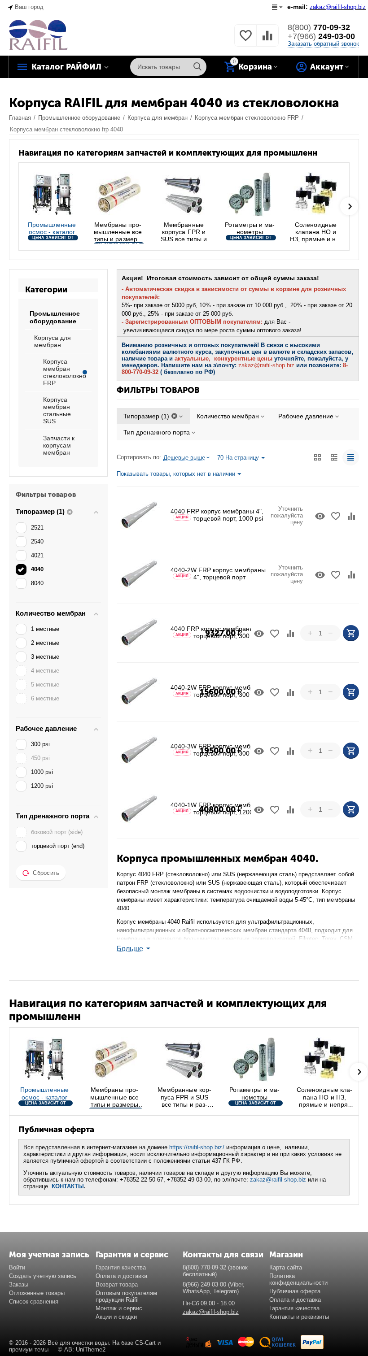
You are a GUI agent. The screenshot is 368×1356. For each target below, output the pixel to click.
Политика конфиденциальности (298, 1279)
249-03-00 (321, 36)
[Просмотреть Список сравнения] (267, 40)
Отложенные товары (37, 1293)
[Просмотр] (320, 516)
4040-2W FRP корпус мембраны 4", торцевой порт (218, 573)
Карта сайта (285, 1267)
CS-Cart (145, 1342)
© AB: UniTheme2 (81, 1349)
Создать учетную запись (42, 1276)
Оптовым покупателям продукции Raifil (126, 1296)
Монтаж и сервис (119, 1308)
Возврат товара (117, 1284)
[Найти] (197, 67)
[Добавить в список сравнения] (351, 516)
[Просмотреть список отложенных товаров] (245, 40)
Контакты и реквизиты (299, 1316)
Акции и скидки (116, 1316)
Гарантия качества (121, 1267)
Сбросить (46, 872)
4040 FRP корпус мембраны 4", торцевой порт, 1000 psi (217, 515)
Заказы (18, 1284)
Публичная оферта (294, 1291)
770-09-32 (319, 27)
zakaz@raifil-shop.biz (278, 1179)
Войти (17, 1267)
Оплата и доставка (121, 1276)
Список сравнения (33, 1301)
